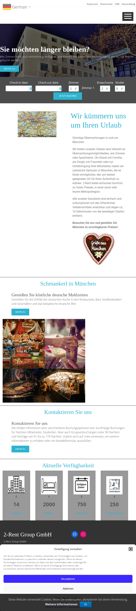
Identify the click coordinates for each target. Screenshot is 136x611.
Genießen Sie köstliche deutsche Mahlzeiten (50, 295)
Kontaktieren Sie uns (29, 423)
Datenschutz (106, 3)
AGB (117, 3)
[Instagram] (83, 534)
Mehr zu (9, 68)
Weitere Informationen (61, 604)
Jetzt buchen (67, 96)
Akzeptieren (68, 578)
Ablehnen (68, 588)
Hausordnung (128, 3)
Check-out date (48, 83)
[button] (130, 549)
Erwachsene (105, 83)
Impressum (92, 3)
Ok (85, 604)
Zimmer (74, 83)
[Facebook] (75, 534)
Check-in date (19, 83)
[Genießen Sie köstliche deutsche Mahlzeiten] (44, 360)
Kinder (119, 83)
